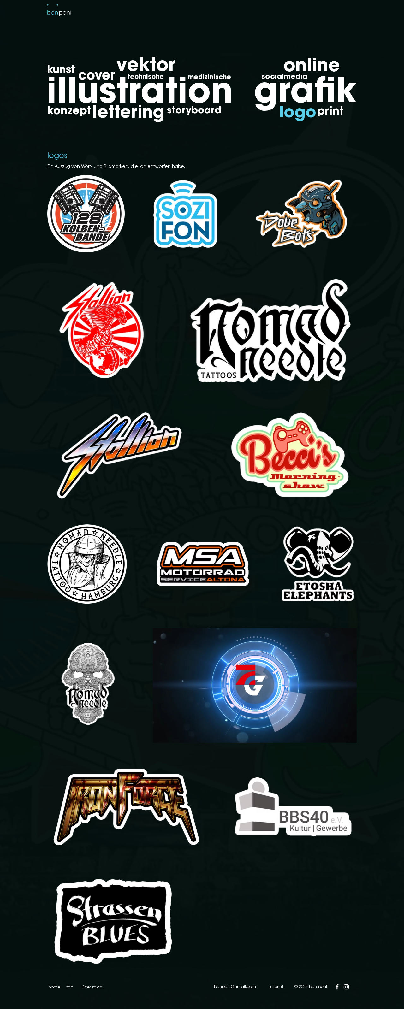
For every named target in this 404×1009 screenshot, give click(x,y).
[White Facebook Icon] (337, 986)
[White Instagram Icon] (346, 986)
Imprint (276, 987)
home (54, 987)
